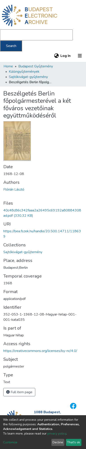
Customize (10, 442)
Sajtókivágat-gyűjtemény (28, 76)
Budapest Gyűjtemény (35, 66)
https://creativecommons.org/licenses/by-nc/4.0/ (40, 350)
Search (11, 45)
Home (8, 66)
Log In (65, 55)
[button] (56, 55)
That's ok (73, 442)
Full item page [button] (21, 392)
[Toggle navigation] (80, 55)
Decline (57, 442)
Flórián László (13, 189)
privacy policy (56, 433)
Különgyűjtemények (24, 71)
